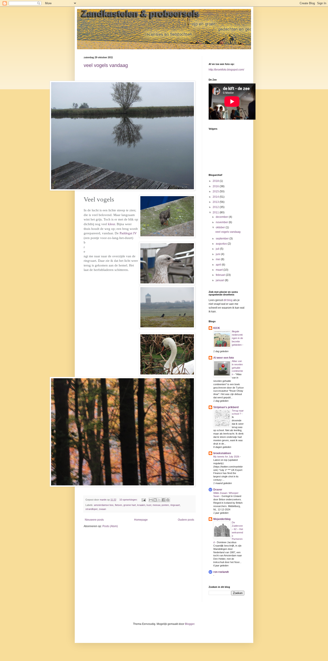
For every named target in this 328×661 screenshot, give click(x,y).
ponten (165, 505)
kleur (111, 224)
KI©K (216, 328)
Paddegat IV (128, 233)
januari (220, 280)
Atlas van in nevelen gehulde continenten (237, 368)
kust (149, 505)
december (222, 216)
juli (218, 248)
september (222, 238)
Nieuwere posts (94, 519)
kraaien (141, 505)
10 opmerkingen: (128, 499)
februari (221, 274)
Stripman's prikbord (226, 407)
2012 (216, 207)
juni (218, 254)
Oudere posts (186, 519)
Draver (217, 489)
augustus (222, 243)
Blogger (189, 624)
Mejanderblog (221, 519)
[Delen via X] (159, 500)
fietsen (118, 505)
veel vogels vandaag (106, 65)
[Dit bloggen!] (155, 500)
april (219, 264)
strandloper (91, 509)
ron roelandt (221, 572)
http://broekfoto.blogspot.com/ (226, 69)
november (222, 222)
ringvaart (175, 505)
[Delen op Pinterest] (168, 500)
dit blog (228, 300)
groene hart (129, 505)
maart (219, 269)
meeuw (156, 505)
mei (218, 259)
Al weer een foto (223, 357)
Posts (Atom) (110, 526)
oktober (221, 227)
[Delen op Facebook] (163, 500)
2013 (216, 202)
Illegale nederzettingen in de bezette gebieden (237, 338)
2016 (216, 186)
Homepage (141, 519)
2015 (216, 191)
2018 (216, 181)
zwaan (102, 509)
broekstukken (222, 453)
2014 (216, 196)
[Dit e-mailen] (151, 500)
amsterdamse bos (104, 505)
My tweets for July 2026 (226, 456)
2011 (216, 212)
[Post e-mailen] (143, 499)
